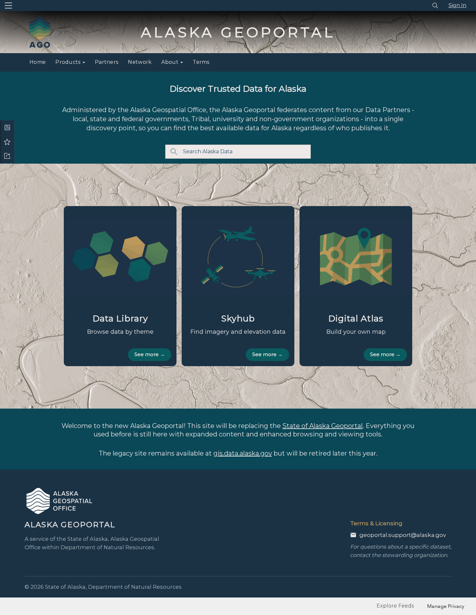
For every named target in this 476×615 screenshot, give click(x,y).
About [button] (170, 62)
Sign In (457, 5)
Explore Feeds (395, 606)
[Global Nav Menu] (8, 5)
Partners (106, 62)
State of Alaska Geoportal (322, 426)
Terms (201, 62)
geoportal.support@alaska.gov (402, 534)
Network (140, 62)
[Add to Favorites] (7, 141)
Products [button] (68, 62)
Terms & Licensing (376, 523)
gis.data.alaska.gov (242, 453)
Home (37, 62)
